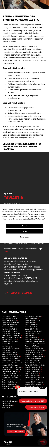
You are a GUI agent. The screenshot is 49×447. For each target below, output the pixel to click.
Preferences (24, 237)
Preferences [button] (40, 219)
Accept (24, 226)
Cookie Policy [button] (33, 216)
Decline (24, 231)
